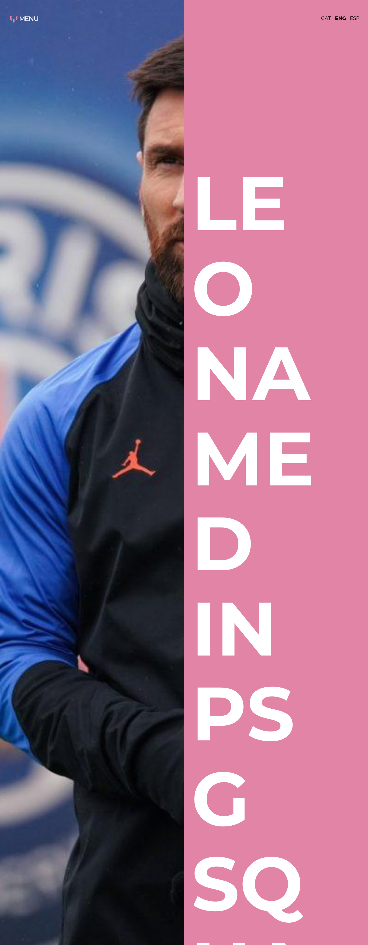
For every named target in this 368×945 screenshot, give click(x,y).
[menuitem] (328, 18)
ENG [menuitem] (340, 18)
